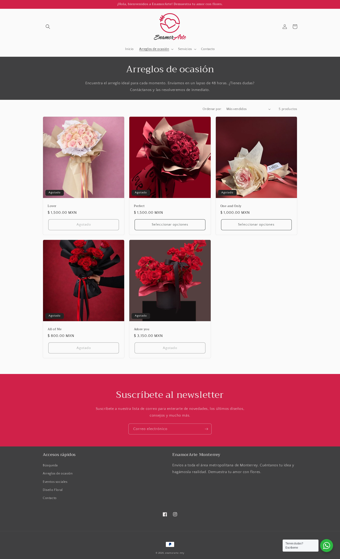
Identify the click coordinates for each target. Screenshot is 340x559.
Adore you (141, 329)
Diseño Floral (53, 490)
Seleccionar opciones (170, 224)
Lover (52, 206)
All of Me (55, 329)
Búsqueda (50, 465)
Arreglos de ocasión (58, 473)
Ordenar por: (212, 109)
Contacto (50, 498)
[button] (48, 27)
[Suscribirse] (206, 429)
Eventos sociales (55, 482)
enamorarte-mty (174, 553)
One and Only (230, 206)
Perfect (139, 206)
